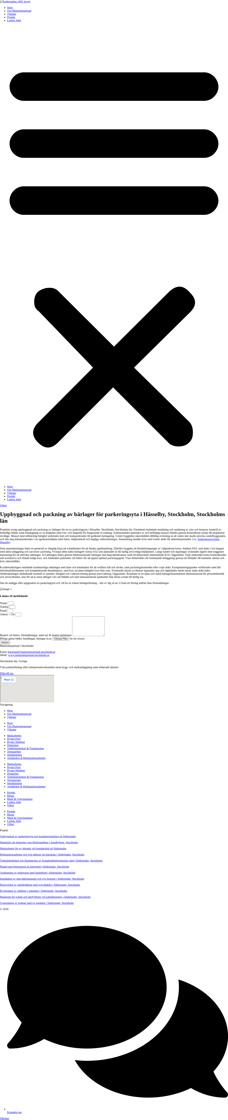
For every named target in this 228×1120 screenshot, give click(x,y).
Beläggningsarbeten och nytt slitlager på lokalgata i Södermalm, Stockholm (42, 854)
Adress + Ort (7, 614)
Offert (10, 805)
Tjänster (11, 13)
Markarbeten (14, 735)
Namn (4, 603)
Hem (10, 7)
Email (3, 610)
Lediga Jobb (14, 20)
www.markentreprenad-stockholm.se (28, 655)
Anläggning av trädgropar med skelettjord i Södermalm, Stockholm (37, 872)
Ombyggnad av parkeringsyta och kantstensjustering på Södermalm (38, 836)
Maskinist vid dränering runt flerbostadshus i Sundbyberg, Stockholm (39, 842)
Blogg (10, 795)
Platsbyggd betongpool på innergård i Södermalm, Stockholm (34, 866)
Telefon (4, 606)
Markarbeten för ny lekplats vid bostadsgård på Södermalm (33, 848)
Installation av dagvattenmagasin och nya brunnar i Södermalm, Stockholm (42, 878)
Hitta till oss (6, 673)
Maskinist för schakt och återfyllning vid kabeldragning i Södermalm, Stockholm (45, 896)
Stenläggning (14, 754)
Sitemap (4, 1118)
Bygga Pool (13, 738)
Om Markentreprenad (19, 10)
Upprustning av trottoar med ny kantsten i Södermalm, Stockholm (37, 903)
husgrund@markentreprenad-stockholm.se (31, 651)
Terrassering (14, 751)
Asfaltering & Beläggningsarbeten (26, 758)
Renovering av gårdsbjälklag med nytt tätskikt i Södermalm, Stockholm (40, 884)
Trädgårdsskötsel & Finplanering (25, 748)
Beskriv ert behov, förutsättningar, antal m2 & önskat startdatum (36, 635)
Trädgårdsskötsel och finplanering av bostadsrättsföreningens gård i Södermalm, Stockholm (51, 860)
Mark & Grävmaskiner (20, 799)
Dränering (13, 745)
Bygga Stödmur (16, 742)
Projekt (11, 17)
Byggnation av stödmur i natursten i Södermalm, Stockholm (33, 890)
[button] (114, 253)
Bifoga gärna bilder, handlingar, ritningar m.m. (26, 638)
